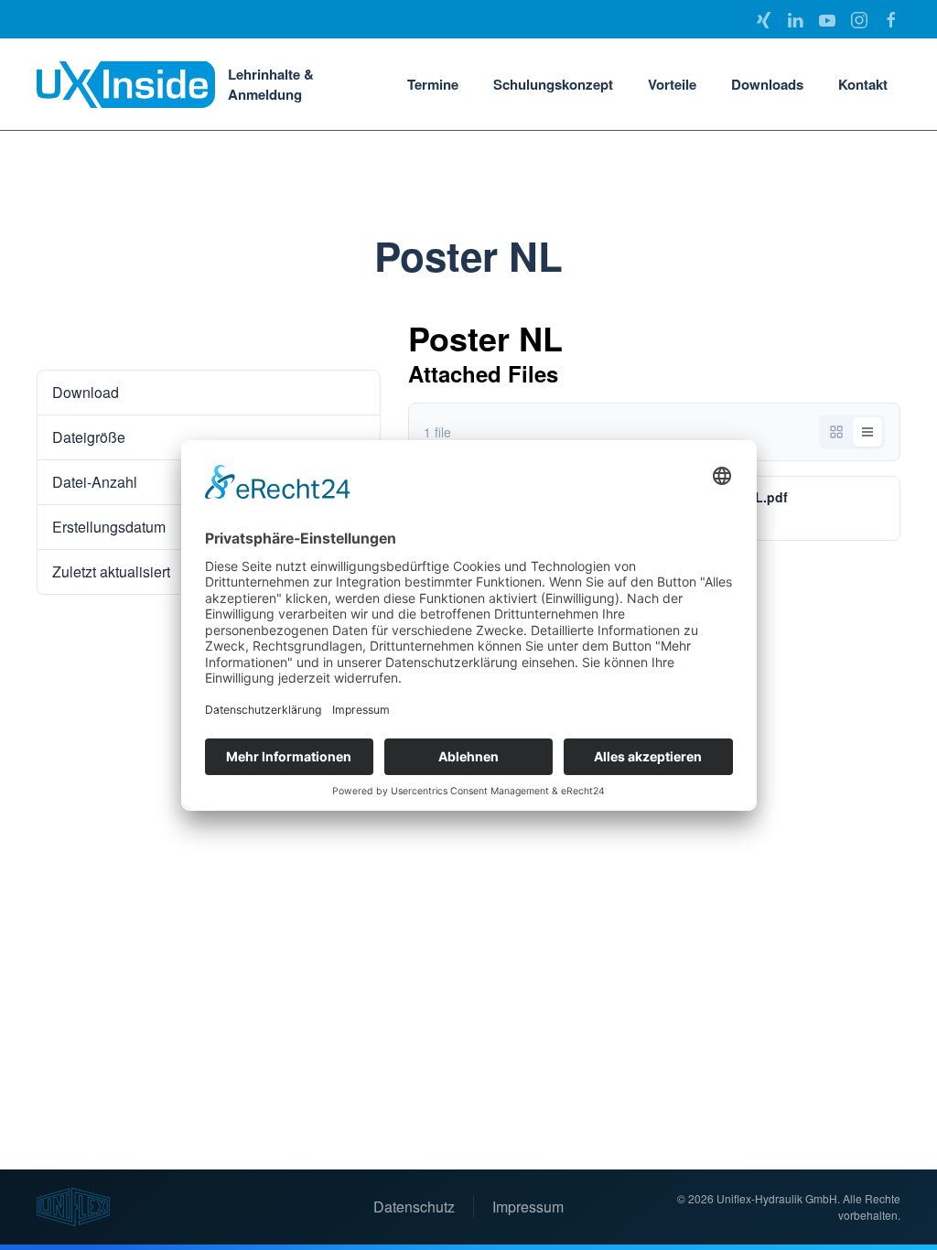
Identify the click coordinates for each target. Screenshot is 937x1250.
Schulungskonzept (553, 84)
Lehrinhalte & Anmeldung (271, 84)
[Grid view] (836, 432)
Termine (432, 84)
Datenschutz (414, 1206)
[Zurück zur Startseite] (126, 84)
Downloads (767, 84)
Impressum (528, 1206)
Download (81, 334)
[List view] (867, 432)
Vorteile (672, 84)
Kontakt (863, 84)
